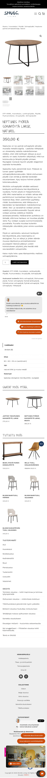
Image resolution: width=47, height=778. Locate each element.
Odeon (23, 689)
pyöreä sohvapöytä (26, 146)
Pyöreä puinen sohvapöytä (13, 283)
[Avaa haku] (39, 14)
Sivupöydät (20, 116)
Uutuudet (6, 577)
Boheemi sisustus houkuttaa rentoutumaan (20, 609)
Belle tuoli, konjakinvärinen (32, 464)
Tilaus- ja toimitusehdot (23, 662)
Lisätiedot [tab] (9, 345)
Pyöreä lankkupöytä (31, 281)
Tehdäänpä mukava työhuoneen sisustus (19, 614)
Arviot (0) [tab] (9, 350)
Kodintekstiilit (8, 558)
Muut (5, 563)
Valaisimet (7, 581)
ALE (4, 545)
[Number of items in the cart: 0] (43, 14)
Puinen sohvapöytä (15, 281)
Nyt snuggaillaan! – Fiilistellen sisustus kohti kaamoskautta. (21, 629)
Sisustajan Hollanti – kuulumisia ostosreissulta (22, 623)
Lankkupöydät (28, 113)
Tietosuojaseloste (23, 666)
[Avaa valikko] (35, 14)
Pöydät (21, 26)
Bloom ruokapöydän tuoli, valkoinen (11, 529)
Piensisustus (8, 568)
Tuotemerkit (7, 572)
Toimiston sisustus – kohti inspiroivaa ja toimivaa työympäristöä (22, 593)
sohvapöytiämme (10, 256)
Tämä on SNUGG (9, 635)
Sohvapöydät (29, 26)
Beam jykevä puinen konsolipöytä (11, 464)
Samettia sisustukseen (12, 619)
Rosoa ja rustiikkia (23, 700)
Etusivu (5, 26)
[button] (41, 36)
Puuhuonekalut (9, 116)
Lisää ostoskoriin (19, 262)
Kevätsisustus (8, 554)
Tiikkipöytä (17, 286)
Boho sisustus (23, 696)
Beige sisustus (23, 692)
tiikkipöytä (38, 149)
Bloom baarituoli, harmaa (10, 496)
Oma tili (23, 670)
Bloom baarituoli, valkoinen (32, 496)
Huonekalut (7, 549)
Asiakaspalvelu (23, 658)
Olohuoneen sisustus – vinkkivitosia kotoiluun (21, 599)
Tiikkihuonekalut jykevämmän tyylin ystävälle (21, 604)
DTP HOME (7, 113)
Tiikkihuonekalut (23, 708)
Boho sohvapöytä (26, 278)
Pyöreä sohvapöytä (31, 283)
